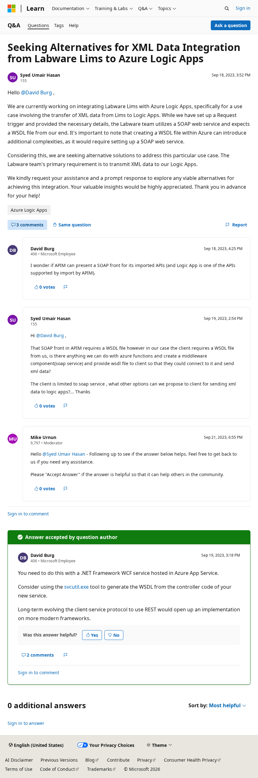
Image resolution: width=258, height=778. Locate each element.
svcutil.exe (76, 586)
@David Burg (37, 92)
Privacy (144, 760)
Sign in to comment (28, 514)
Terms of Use (18, 769)
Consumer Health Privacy (190, 760)
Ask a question (231, 25)
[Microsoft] (12, 8)
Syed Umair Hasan (40, 75)
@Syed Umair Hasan (64, 454)
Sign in (243, 8)
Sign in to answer (26, 723)
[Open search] (227, 8)
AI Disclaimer (19, 760)
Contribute (118, 760)
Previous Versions (59, 760)
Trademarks (99, 769)
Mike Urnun (43, 437)
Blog (90, 760)
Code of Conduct (57, 769)
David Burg (42, 249)
